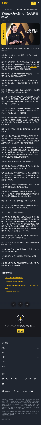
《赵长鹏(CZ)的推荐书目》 (14, 282)
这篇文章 (33, 67)
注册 (33, 3)
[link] (9, 10)
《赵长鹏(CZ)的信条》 (12, 292)
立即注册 (20, 331)
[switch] (31, 391)
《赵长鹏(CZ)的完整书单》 (14, 278)
